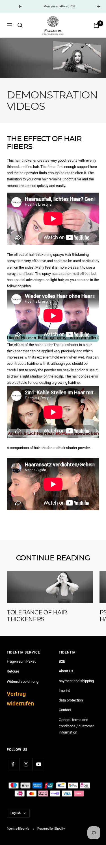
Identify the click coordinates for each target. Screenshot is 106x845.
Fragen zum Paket (21, 661)
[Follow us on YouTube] (38, 764)
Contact (65, 710)
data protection (71, 700)
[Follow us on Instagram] (26, 764)
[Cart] (96, 25)
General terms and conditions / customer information (76, 726)
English (15, 813)
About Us (66, 671)
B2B (62, 661)
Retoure (13, 671)
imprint (64, 690)
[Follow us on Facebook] (13, 764)
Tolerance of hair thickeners (37, 616)
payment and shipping (76, 681)
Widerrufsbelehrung (22, 681)
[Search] (20, 25)
